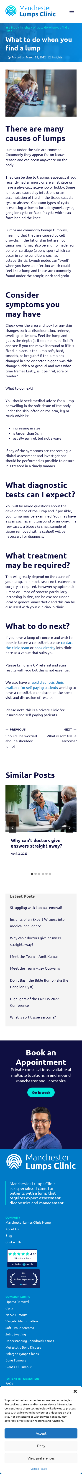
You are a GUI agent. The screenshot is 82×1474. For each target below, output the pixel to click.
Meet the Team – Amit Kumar (34, 956)
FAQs (9, 1383)
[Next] (69, 827)
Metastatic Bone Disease (23, 1347)
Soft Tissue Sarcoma (19, 1327)
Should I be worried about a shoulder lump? (21, 737)
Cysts (9, 1308)
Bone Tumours (15, 1360)
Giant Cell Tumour (18, 1367)
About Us (12, 1229)
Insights (57, 57)
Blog (8, 1235)
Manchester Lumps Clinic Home (28, 1222)
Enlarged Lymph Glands (22, 1354)
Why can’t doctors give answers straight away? (36, 843)
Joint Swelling (15, 1334)
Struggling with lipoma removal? (36, 907)
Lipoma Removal (17, 1301)
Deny (41, 1445)
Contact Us (13, 1242)
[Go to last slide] (12, 827)
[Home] (6, 27)
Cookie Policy (39, 1468)
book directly (44, 647)
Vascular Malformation (21, 1321)
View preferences (41, 1458)
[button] (75, 1391)
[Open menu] (72, 11)
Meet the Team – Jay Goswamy (35, 968)
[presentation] (41, 808)
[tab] (32, 874)
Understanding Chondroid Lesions (29, 1341)
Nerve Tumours (16, 1315)
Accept (41, 1433)
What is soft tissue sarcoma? (62, 735)
